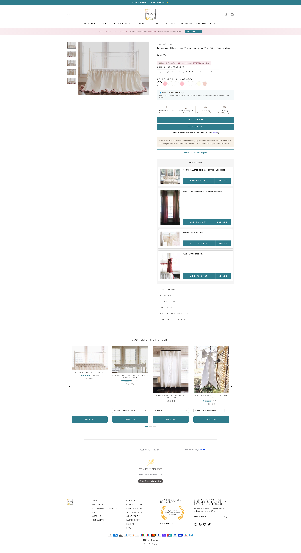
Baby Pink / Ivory (199, 83)
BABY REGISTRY (133, 520)
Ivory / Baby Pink (165, 83)
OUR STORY (185, 23)
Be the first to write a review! (150, 481)
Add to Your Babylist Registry (195, 152)
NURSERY (90, 23)
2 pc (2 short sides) (187, 71)
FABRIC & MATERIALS (135, 508)
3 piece (203, 71)
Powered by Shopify (150, 544)
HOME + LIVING (123, 23)
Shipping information (173, 314)
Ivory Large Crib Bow (193, 233)
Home (159, 44)
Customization (169, 308)
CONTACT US (98, 520)
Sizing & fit (166, 296)
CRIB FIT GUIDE (133, 516)
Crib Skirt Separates (170, 67)
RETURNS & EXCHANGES (173, 320)
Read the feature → (167, 523)
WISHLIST (96, 500)
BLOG (213, 23)
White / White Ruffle (187, 83)
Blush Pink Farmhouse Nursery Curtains (202, 191)
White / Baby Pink (182, 83)
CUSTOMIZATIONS (164, 23)
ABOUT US (96, 516)
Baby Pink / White (193, 83)
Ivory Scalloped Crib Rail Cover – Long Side (204, 170)
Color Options (174, 79)
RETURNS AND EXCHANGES (104, 508)
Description (167, 290)
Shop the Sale (193, 31)
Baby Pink (204, 83)
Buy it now (195, 127)
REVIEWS (201, 23)
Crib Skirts (167, 44)
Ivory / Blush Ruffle (159, 83)
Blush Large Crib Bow (193, 254)
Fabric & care (168, 302)
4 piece (214, 71)
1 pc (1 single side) (166, 71)
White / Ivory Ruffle (176, 83)
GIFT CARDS (97, 504)
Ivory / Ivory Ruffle (170, 83)
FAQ (94, 512)
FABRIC (143, 23)
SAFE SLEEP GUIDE (134, 512)
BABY (105, 23)
